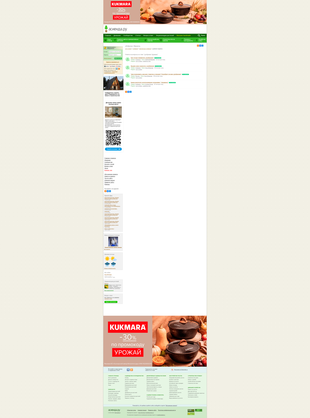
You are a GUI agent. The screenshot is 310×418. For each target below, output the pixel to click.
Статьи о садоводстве (113, 381)
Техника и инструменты (188, 40)
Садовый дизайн (173, 390)
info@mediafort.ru (161, 415)
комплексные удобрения (145, 48)
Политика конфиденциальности (167, 410)
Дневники (117, 35)
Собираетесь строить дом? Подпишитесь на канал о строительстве (112, 94)
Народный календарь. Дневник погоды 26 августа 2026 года (111, 202)
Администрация (109, 180)
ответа (127, 59)
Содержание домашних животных (196, 393)
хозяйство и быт (147, 61)
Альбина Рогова (149, 84)
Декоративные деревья (152, 377)
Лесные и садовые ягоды (131, 379)
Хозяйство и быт (202, 40)
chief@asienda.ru (149, 412)
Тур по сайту (108, 178)
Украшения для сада (174, 396)
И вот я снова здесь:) (109, 228)
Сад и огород (109, 40)
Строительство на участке (169, 40)
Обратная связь (131, 410)
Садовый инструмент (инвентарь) (155, 398)
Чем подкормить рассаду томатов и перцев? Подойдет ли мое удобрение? (156, 74)
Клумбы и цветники (174, 379)
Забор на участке (173, 387)
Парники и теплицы (129, 398)
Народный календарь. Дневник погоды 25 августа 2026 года (111, 214)
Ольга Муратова (149, 68)
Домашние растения (151, 388)
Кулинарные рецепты (193, 397)
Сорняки (127, 388)
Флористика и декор (151, 390)
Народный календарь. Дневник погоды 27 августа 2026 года (111, 198)
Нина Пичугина (141, 412)
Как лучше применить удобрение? (142, 58)
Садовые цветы (150, 381)
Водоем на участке (174, 381)
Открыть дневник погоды (110, 268)
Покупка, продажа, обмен (114, 398)
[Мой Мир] (202, 46)
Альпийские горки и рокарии (176, 383)
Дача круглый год (192, 391)
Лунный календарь (112, 395)
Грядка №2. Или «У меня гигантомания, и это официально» (112, 206)
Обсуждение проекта (111, 174)
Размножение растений (130, 387)
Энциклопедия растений (165, 35)
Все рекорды (107, 249)
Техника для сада (151, 397)
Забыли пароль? (108, 58)
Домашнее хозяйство (194, 387)
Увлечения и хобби (192, 395)
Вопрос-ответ (148, 35)
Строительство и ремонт (195, 375)
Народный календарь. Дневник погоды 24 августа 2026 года (111, 218)
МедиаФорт (117, 412)
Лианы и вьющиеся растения (154, 385)
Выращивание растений (131, 385)
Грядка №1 (106, 211)
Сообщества (128, 35)
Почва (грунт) (128, 394)
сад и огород (128, 48)
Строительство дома (193, 377)
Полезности (111, 389)
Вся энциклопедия (109, 290)
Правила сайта (109, 182)
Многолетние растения (152, 383)
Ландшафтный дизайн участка (176, 377)
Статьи (138, 35)
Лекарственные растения (114, 397)
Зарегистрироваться (112, 62)
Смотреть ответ (108, 298)
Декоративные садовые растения (156, 375)
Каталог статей (109, 164)
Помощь (107, 184)
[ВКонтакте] (200, 46)
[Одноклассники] (198, 46)
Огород (126, 377)
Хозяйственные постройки (194, 381)
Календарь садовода (113, 393)
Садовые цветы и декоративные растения (127, 40)
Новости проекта (109, 176)
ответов (127, 75)
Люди (106, 168)
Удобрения (138, 59)
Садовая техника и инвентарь (155, 395)
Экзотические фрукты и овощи (154, 387)
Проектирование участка (175, 392)
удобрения (135, 48)
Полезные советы (112, 400)
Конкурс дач (108, 170)
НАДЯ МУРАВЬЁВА (150, 59)
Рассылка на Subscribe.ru (181, 369)
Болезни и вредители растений (132, 396)
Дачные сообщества (113, 379)
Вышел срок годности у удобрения (142, 66)
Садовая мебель (173, 394)
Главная (108, 35)
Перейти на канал (112, 149)
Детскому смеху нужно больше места (113, 103)
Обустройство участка (175, 375)
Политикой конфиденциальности (110, 72)
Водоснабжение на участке (176, 398)
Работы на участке (192, 389)
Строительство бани (193, 383)
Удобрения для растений (131, 392)
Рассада (137, 76)
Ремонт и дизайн (192, 379)
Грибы (126, 390)
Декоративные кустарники (153, 379)
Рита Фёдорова (108, 274)
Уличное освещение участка (176, 388)
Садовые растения (129, 383)
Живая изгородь (173, 385)
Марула (106, 283)
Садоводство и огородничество (134, 375)
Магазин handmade (184, 35)
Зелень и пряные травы (130, 381)
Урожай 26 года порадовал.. (110, 208)
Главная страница (110, 158)
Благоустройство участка (153, 40)
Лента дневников (112, 377)
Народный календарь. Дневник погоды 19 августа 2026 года (111, 222)
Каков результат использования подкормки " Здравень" (149, 82)
